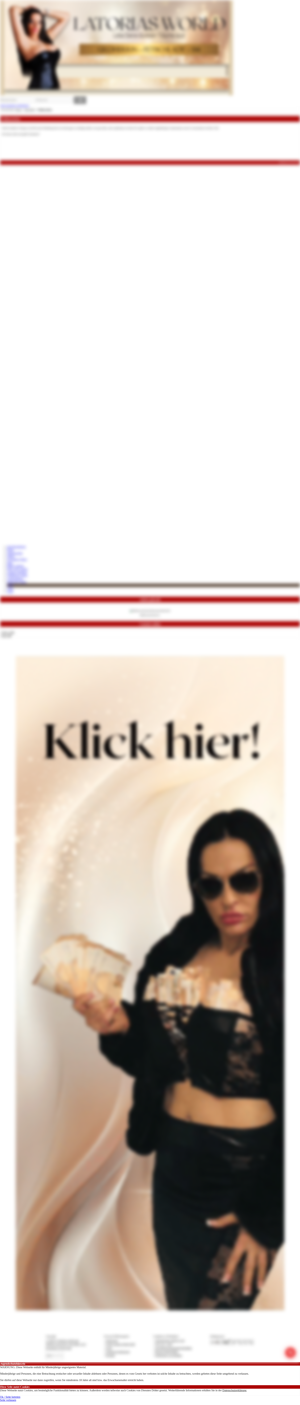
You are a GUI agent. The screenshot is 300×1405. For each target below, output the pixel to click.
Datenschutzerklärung (234, 1390)
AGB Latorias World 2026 (120, 1344)
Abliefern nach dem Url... (150, 615)
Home (10, 549)
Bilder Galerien (15, 565)
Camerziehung (15, 578)
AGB (10, 591)
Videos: (7, 632)
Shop (10, 562)
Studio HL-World (16, 581)
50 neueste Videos (17, 559)
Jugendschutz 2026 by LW (170, 1340)
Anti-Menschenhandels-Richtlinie (173, 1348)
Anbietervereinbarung (118, 1351)
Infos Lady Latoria (17, 569)
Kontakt (110, 1355)
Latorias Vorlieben (17, 572)
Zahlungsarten (15, 553)
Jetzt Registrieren (16, 546)
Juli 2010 (29, 109)
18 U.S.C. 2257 (164, 1344)
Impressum (112, 1340)
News (10, 585)
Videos (11, 556)
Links (10, 588)
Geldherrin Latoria (17, 575)
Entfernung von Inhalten (168, 1355)
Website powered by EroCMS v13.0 (66, 1344)
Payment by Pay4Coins (59, 1348)
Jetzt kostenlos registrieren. (14, 105)
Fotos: (6, 635)
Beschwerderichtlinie (166, 1351)
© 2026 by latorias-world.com (62, 1340)
